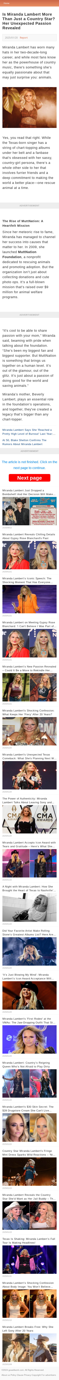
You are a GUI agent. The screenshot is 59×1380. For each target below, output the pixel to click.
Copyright (36, 1375)
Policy (13, 1375)
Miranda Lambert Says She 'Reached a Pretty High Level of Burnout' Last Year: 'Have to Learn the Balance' (27, 433)
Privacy (27, 1375)
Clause (20, 1375)
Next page (29, 478)
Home (6, 3)
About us (6, 1375)
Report (24, 37)
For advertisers (48, 1375)
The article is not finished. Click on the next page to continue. (29, 465)
